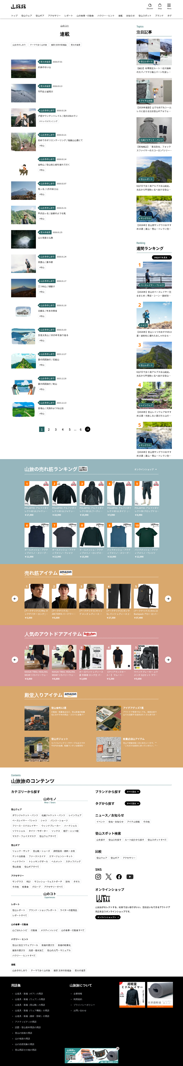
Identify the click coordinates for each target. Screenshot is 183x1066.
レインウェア (75, 815)
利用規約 (78, 999)
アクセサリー (54, 15)
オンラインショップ (144, 469)
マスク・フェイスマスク (24, 836)
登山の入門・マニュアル (59, 950)
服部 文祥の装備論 (59, 44)
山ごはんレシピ (19, 930)
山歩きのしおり (19, 44)
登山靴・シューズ (41, 851)
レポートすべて (19, 915)
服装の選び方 (18, 950)
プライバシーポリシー (84, 1005)
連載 (120, 15)
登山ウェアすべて (47, 836)
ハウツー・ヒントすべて (24, 955)
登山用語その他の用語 (25, 1050)
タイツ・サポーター (38, 830)
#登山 (42, 145)
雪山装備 (16, 866)
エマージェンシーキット (61, 856)
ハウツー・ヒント (106, 15)
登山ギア (40, 15)
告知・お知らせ (116, 821)
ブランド (159, 15)
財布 (68, 881)
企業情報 (78, 994)
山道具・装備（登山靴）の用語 (30, 1005)
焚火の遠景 (75, 44)
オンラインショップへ (106, 917)
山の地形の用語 (22, 1038)
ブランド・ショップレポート (43, 910)
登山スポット (145, 15)
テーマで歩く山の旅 (38, 44)
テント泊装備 (18, 856)
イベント (100, 821)
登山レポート (18, 910)
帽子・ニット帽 (71, 830)
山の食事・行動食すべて (73, 930)
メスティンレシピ (49, 930)
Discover (150, 8)
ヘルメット (56, 861)
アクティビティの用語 (25, 1022)
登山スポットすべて (157, 839)
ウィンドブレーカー (51, 825)
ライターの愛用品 (68, 910)
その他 (15, 886)
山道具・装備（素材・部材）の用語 (32, 1016)
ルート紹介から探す (134, 839)
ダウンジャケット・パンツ (25, 815)
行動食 (34, 930)
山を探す (100, 839)
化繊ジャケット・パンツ (53, 815)
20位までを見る (160, 257)
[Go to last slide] (15, 599)
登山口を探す (115, 839)
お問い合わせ (80, 1010)
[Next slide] (168, 599)
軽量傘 (25, 886)
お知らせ (130, 15)
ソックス (55, 830)
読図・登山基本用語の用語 (28, 1027)
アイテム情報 (133, 821)
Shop (160, 8)
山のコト (64, 25)
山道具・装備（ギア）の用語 (29, 994)
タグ (169, 15)
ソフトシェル (18, 830)
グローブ (36, 886)
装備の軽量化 (64, 945)
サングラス (17, 881)
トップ (14, 15)
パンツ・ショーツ (59, 820)
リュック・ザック (20, 851)
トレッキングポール (38, 861)
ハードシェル (70, 825)
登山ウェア (26, 15)
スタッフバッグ (73, 861)
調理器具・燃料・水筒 (64, 851)
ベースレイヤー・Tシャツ (24, 820)
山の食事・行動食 (85, 15)
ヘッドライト (18, 861)
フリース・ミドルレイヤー (25, 825)
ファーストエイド (37, 856)
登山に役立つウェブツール (25, 945)
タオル (76, 881)
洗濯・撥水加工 (36, 950)
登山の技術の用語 (23, 1033)
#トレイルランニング (48, 121)
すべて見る (131, 791)
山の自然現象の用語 (24, 1044)
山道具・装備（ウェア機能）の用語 (32, 1010)
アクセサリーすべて (53, 886)
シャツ (44, 820)
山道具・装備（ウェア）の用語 (30, 999)
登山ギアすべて (31, 866)
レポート (68, 15)
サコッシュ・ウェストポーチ (48, 881)
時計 (29, 881)
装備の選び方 (48, 945)
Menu (169, 8)
